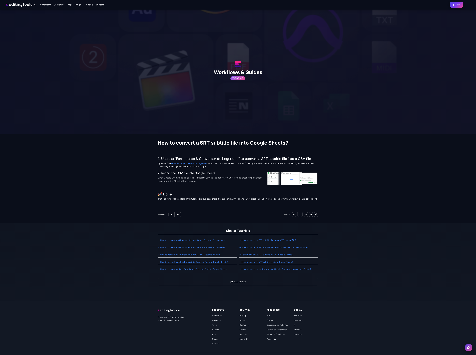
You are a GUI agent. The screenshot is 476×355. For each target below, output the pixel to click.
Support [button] (100, 4)
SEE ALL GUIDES (238, 281)
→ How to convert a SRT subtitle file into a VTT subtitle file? (267, 240)
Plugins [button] (79, 4)
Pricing (242, 315)
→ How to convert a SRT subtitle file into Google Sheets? (266, 254)
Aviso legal (271, 339)
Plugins (215, 329)
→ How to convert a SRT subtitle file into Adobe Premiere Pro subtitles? (191, 240)
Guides (215, 339)
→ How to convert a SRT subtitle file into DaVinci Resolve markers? (189, 254)
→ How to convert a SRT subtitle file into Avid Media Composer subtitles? (274, 247)
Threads (297, 329)
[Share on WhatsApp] (294, 214)
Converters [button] (59, 4)
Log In (457, 5)
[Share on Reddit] (306, 214)
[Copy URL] (316, 214)
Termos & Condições (276, 334)
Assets (215, 334)
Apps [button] (70, 4)
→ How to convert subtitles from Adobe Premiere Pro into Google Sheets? (193, 262)
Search (215, 343)
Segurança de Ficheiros (277, 325)
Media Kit (243, 339)
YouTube (298, 315)
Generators (217, 315)
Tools (214, 325)
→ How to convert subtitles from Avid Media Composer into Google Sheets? (275, 269)
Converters (217, 320)
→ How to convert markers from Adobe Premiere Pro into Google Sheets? (192, 269)
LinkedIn (298, 334)
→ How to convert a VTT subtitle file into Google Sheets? (266, 262)
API (268, 315)
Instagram (298, 320)
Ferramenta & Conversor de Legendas (189, 163)
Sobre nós (244, 325)
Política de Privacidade (277, 329)
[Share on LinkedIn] (311, 214)
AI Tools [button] (89, 4)
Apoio (242, 320)
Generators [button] (45, 4)
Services (243, 334)
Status (270, 320)
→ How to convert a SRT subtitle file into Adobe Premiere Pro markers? (191, 247)
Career (242, 329)
